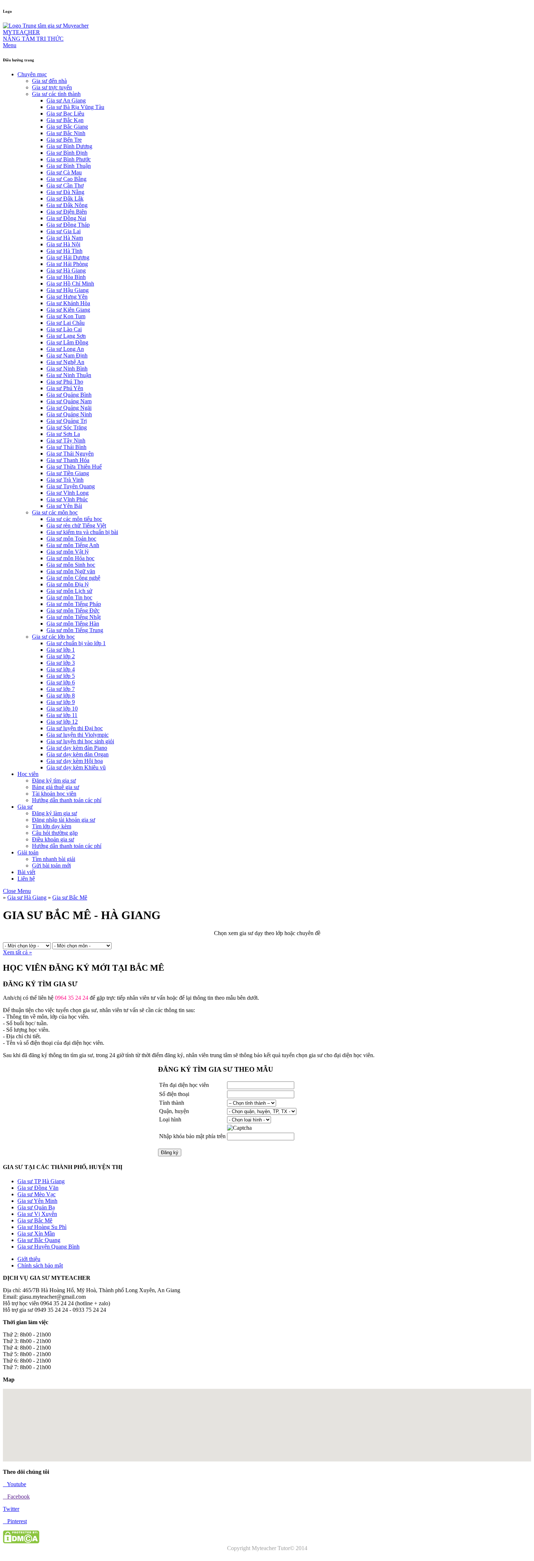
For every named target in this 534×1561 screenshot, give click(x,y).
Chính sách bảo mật (40, 1265)
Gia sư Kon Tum (65, 316)
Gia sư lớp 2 (60, 656)
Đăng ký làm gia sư (54, 813)
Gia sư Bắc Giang (67, 127)
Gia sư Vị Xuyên (37, 1214)
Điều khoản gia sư (53, 839)
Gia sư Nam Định (67, 355)
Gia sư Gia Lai (63, 231)
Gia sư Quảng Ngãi (69, 408)
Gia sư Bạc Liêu (65, 113)
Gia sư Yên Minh (37, 1201)
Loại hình (170, 1119)
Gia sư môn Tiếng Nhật (73, 617)
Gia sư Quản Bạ (36, 1207)
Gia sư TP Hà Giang (41, 1181)
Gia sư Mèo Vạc (36, 1194)
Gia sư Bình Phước (68, 159)
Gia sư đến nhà (49, 81)
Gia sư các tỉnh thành (56, 94)
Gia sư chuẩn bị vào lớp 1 (76, 643)
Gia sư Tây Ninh (65, 440)
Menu (9, 45)
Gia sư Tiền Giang (67, 473)
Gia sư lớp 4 (60, 669)
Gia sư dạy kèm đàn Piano (76, 748)
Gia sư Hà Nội (63, 244)
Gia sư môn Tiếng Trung (74, 630)
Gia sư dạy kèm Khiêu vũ (76, 767)
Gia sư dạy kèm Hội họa (74, 761)
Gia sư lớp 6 (60, 682)
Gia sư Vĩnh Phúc (67, 499)
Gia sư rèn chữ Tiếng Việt (76, 525)
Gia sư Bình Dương (69, 146)
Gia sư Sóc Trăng (66, 427)
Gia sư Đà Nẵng (65, 192)
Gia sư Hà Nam (64, 238)
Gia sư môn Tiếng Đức (73, 610)
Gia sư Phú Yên (64, 388)
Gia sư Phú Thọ (64, 382)
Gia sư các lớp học (53, 637)
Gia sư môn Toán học (71, 538)
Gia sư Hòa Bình (66, 277)
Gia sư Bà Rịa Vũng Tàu (75, 107)
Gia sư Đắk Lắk (65, 198)
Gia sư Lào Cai (64, 329)
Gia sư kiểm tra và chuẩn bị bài (82, 532)
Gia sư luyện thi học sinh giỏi (80, 741)
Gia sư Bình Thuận (68, 166)
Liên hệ (26, 878)
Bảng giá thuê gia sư (55, 787)
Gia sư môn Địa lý (67, 584)
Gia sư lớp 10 (62, 708)
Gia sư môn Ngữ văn (70, 571)
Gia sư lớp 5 (60, 676)
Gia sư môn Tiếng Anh (72, 545)
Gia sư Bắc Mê (69, 897)
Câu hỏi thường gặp (55, 833)
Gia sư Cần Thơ (65, 185)
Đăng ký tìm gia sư (54, 780)
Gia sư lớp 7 (60, 689)
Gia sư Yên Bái (64, 506)
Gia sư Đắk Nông (67, 205)
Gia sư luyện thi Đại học (74, 728)
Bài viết (26, 872)
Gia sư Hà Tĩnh (64, 251)
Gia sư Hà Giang (66, 270)
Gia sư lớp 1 (60, 650)
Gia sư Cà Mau (64, 172)
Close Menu (17, 891)
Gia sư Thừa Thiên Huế (74, 467)
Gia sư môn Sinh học (70, 565)
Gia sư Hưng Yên (67, 297)
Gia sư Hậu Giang (67, 290)
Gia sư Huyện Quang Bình (48, 1246)
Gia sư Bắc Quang (38, 1240)
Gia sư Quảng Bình (69, 395)
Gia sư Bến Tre (64, 140)
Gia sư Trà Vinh (65, 480)
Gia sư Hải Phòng (67, 264)
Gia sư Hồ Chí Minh (70, 283)
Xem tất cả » (17, 952)
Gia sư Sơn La (63, 434)
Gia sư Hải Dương (67, 257)
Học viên (28, 774)
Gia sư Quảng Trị (66, 421)
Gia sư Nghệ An (65, 362)
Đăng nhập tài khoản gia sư (63, 820)
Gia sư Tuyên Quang (70, 486)
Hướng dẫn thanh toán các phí (66, 800)
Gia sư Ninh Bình (67, 368)
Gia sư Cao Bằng (66, 179)
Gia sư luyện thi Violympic (77, 735)
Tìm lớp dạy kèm (51, 826)
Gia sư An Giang (66, 100)
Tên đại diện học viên (184, 1085)
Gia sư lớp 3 (60, 663)
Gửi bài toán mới (51, 865)
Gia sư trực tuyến (52, 87)
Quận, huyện (174, 1111)
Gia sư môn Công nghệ (73, 578)
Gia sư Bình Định (67, 153)
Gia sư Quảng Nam (69, 401)
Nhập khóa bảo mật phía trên (192, 1136)
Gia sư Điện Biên (66, 212)
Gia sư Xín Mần (36, 1233)
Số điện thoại (174, 1094)
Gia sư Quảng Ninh (69, 414)
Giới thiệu (28, 1259)
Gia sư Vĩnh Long (67, 493)
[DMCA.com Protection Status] (21, 1541)
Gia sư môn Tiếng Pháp (73, 604)
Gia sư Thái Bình (66, 447)
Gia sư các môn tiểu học (74, 519)
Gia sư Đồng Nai (66, 218)
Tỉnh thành (171, 1103)
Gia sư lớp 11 (61, 715)
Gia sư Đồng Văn (37, 1188)
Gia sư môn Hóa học (70, 558)
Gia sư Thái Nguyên (70, 453)
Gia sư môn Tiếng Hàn (72, 623)
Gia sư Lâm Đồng (67, 342)
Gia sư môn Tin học (69, 597)
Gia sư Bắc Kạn (65, 120)
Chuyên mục (32, 74)
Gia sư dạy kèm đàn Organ (77, 754)
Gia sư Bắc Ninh (65, 133)
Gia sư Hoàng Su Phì (41, 1227)
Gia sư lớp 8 (60, 695)
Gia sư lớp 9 (60, 702)
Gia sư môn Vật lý (67, 552)
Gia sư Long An (65, 349)
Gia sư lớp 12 (62, 722)
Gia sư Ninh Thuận (68, 375)
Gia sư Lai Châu (65, 323)
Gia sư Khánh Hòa (68, 303)
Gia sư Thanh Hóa (67, 460)
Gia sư (25, 807)
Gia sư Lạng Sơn (66, 336)
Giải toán (28, 852)
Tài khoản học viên (54, 793)
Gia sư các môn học (55, 512)
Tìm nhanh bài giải (53, 859)
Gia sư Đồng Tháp (68, 225)
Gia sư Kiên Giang (68, 310)
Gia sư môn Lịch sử (69, 591)
